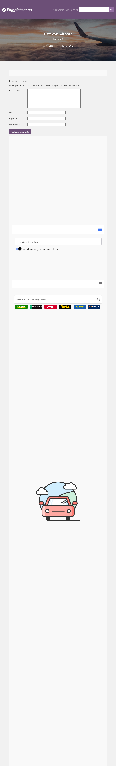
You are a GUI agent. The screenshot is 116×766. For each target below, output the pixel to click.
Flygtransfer (57, 10)
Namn (12, 112)
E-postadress (15, 118)
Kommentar (16, 90)
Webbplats (14, 124)
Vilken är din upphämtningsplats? (31, 299)
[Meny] (100, 284)
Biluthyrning (72, 10)
